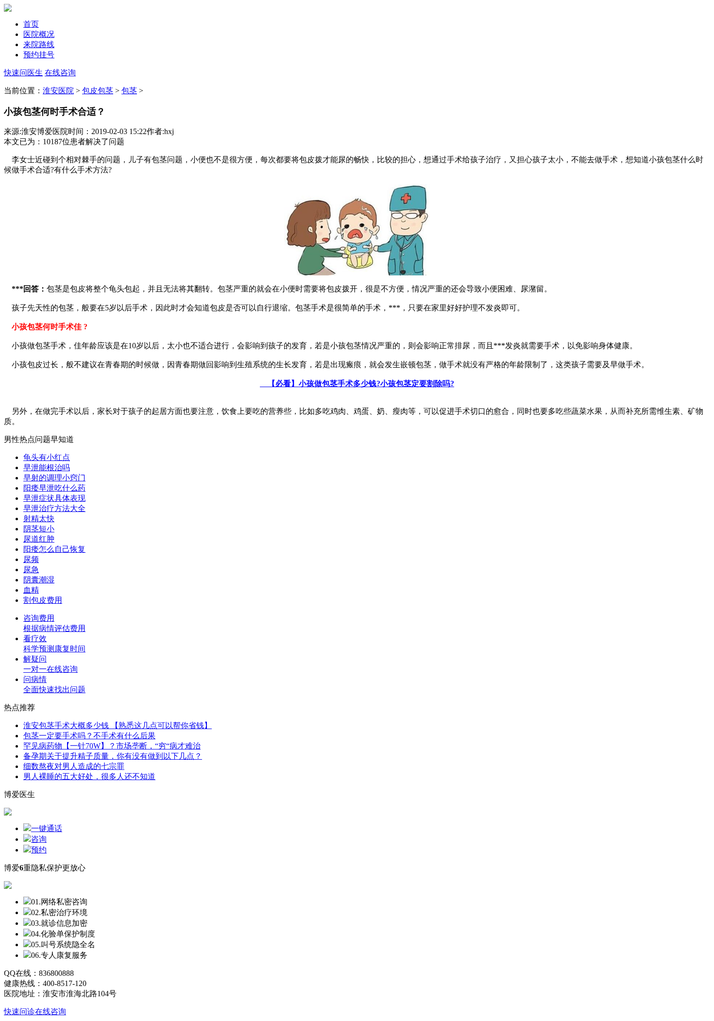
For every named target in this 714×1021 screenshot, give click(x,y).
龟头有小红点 (46, 457)
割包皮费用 (42, 600)
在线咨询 (60, 72)
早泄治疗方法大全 (54, 508)
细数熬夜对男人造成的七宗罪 (73, 766)
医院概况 (38, 34)
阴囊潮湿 (38, 580)
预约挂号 (38, 55)
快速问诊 (19, 1011)
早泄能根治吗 (46, 467)
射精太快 (38, 518)
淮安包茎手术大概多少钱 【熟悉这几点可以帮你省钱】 (117, 725)
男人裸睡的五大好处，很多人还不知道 (89, 776)
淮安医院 (58, 90)
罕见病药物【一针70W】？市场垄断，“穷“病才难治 (112, 746)
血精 (31, 590)
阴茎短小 (38, 529)
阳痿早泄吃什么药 (54, 488)
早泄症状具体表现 (54, 498)
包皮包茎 (97, 90)
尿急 (31, 569)
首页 (31, 24)
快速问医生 (23, 72)
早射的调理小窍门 (54, 478)
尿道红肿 (38, 539)
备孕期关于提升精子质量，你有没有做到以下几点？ (112, 756)
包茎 (129, 90)
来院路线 (38, 44)
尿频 (31, 559)
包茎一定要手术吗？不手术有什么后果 (89, 736)
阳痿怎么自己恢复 (54, 549)
